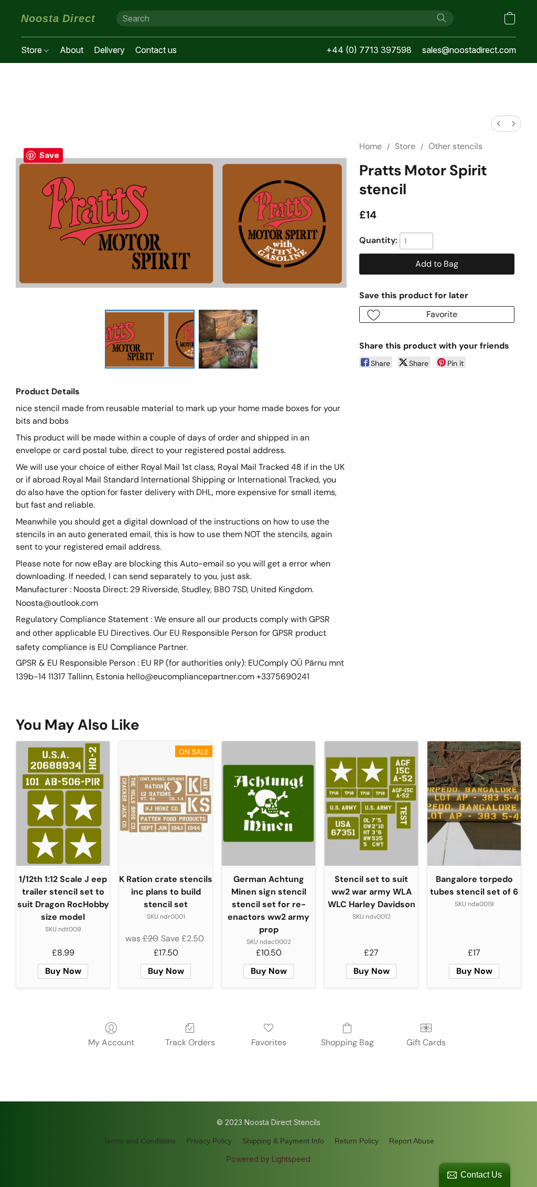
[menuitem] (498, 123)
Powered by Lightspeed (268, 1158)
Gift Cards (426, 1042)
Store (32, 50)
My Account (111, 1042)
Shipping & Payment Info (283, 1141)
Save (49, 155)
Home (370, 146)
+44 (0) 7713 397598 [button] (369, 50)
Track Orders (190, 1042)
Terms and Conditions (139, 1141)
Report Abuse (411, 1141)
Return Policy (357, 1141)
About (71, 50)
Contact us (156, 50)
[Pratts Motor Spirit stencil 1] (228, 339)
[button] (58, 18)
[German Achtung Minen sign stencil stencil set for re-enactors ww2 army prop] (268, 803)
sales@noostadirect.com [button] (469, 50)
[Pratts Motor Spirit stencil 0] (150, 339)
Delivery (109, 50)
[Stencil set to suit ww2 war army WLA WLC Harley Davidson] (371, 803)
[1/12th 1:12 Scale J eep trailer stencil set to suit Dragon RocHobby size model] (63, 803)
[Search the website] (441, 17)
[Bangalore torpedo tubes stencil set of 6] (474, 803)
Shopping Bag (347, 1042)
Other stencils (455, 146)
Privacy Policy (209, 1141)
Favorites (268, 1042)
